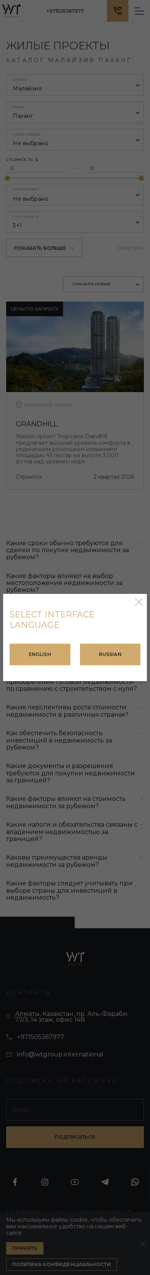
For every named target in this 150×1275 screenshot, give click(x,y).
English (40, 654)
